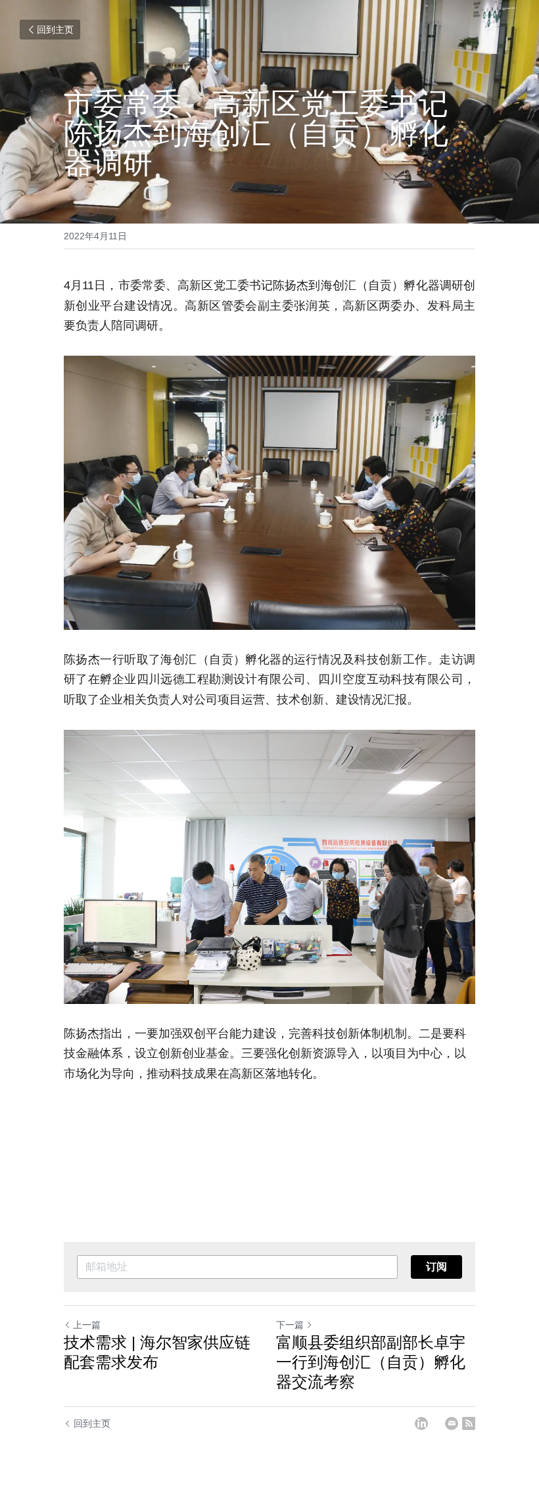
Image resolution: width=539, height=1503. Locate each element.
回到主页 (55, 29)
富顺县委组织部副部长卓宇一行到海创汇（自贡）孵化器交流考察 (370, 1362)
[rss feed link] (468, 1423)
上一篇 (87, 1325)
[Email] (451, 1423)
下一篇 (290, 1325)
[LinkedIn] (421, 1423)
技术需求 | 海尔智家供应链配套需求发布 (157, 1352)
